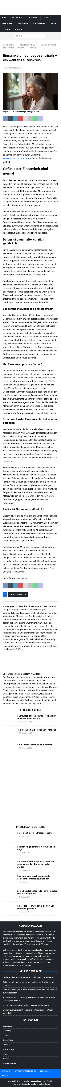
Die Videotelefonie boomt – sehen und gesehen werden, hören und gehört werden (35, 864)
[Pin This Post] (20, 118)
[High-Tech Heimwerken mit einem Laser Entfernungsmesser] (9, 908)
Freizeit (47, 18)
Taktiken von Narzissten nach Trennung (36, 730)
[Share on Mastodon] (40, 118)
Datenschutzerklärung (25, 1071)
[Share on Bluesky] (50, 118)
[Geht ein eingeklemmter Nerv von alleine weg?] (9, 849)
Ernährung (32, 18)
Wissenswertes (18, 594)
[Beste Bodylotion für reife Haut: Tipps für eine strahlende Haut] (9, 894)
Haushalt (23, 24)
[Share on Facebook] (5, 118)
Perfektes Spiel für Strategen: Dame (34, 833)
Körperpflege (39, 24)
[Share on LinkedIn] (15, 118)
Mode (53, 24)
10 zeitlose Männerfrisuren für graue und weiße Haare (26, 1005)
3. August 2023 (24, 897)
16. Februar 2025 (25, 748)
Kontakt (6, 1076)
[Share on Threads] (55, 118)
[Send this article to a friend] (25, 118)
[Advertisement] (30, 792)
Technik (6, 29)
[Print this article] (30, 118)
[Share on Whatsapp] (35, 118)
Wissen (18, 29)
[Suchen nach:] (30, 36)
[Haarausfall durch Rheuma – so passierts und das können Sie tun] (9, 718)
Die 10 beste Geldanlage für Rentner (34, 745)
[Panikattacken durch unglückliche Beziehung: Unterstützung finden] (9, 879)
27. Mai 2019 (24, 912)
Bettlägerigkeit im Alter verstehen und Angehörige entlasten (28, 977)
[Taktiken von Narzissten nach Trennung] (9, 732)
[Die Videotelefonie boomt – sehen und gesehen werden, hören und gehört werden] (9, 864)
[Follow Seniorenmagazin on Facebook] (4, 707)
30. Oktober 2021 (25, 722)
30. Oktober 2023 (25, 733)
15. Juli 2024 (24, 853)
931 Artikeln (35, 674)
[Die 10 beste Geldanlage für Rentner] (9, 747)
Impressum (45, 1071)
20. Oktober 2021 (25, 870)
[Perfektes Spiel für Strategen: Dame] (9, 835)
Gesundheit (8, 24)
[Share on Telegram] (45, 118)
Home (5, 18)
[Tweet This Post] (10, 118)
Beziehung (17, 18)
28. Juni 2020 (24, 836)
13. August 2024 (25, 882)
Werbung (6, 1071)
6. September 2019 (13, 68)
